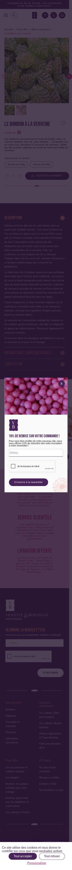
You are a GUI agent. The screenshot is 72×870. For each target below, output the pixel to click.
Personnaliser (36, 863)
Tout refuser (52, 856)
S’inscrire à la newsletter (28, 482)
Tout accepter (23, 856)
